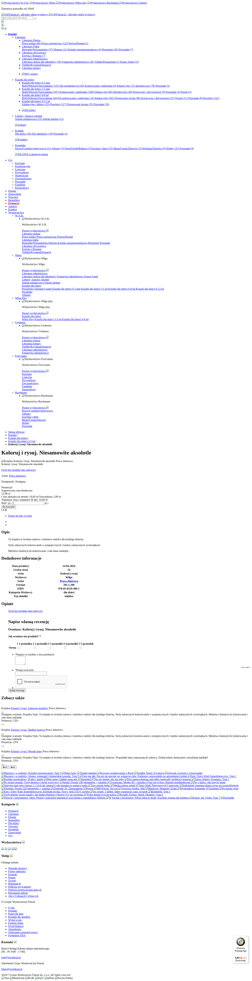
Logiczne (27, 377)
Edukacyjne (126, 85)
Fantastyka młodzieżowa (78, 61)
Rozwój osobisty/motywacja (33, 148)
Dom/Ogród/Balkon (77, 148)
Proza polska (31, 43)
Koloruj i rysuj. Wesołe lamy (27, 751)
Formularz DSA (17, 935)
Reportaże (110, 49)
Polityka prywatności (19, 886)
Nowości (13, 826)
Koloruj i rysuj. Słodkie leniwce (28, 729)
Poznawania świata (80, 104)
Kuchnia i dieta (102, 148)
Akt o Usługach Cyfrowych (23, 896)
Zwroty (12, 880)
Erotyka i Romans (33, 55)
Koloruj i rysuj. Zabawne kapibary (30, 708)
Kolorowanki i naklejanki (100, 85)
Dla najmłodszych (71, 85)
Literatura (13, 814)
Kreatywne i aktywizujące (149, 92)
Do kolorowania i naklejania (76, 98)
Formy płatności (17, 871)
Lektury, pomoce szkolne (35, 279)
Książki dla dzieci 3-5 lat (94, 288)
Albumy (57, 148)
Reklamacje (14, 883)
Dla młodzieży (42, 133)
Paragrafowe (29, 389)
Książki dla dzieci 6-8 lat (122, 288)
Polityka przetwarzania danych (24, 889)
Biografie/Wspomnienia (37, 49)
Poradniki (27, 291)
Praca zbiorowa (17, 475)
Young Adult (129, 61)
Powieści (211, 98)
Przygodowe (29, 380)
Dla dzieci (23, 133)
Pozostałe (126, 49)
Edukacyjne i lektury (36, 104)
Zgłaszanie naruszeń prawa (23, 932)
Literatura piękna (31, 233)
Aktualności (14, 929)
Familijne (27, 386)
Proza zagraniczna (55, 43)
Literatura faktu (30, 239)
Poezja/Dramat (78, 43)
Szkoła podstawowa (28, 119)
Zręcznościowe (30, 383)
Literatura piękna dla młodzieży (41, 61)
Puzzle (186, 92)
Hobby (172, 148)
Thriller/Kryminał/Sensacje (36, 252)
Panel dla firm (15, 913)
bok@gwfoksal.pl (11, 957)
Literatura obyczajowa (34, 246)
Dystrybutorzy (16, 926)
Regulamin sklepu (18, 892)
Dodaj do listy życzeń (20, 515)
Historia (60, 49)
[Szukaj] (35, 18)
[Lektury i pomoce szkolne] (20, 124)
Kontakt (12, 874)
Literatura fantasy (31, 343)
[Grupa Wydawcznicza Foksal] (48, 14)
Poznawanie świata (128, 98)
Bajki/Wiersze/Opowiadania (40, 85)
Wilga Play (28, 319)
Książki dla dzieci (31, 285)
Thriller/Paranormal (106, 61)
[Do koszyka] (2, 724)
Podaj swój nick (24, 670)
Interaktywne (145, 85)
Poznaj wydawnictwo (34, 230)
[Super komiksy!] (21, 139)
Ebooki (12, 817)
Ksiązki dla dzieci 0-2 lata (66, 288)
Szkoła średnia (53, 119)
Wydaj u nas (15, 920)
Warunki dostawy (17, 868)
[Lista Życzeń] (2, 24)
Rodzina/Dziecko (154, 148)
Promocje (13, 810)
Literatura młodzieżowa (34, 273)
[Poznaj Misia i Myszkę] (29, 110)
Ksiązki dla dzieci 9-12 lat (150, 288)
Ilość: (4, 503)
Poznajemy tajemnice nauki (37, 288)
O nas (11, 907)
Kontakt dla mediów (19, 916)
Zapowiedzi (14, 832)
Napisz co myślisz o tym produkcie (34, 654)
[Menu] (246, 938)
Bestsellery (14, 820)
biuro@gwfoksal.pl (11, 969)
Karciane (27, 374)
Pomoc (12, 877)
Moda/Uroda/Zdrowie (127, 148)
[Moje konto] (2, 21)
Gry (10, 835)
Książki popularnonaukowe (84, 49)
